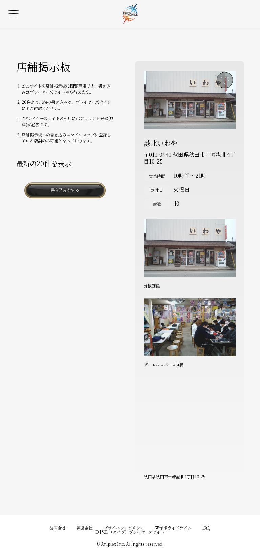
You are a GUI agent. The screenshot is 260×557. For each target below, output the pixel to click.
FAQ (206, 528)
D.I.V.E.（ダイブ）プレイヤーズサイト (130, 532)
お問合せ (57, 528)
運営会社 (85, 528)
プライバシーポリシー (124, 528)
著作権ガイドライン (173, 528)
